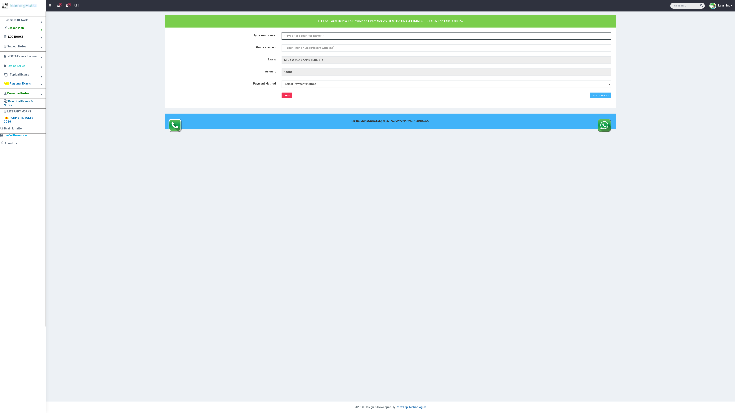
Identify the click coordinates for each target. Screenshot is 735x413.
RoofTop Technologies (411, 407)
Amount (270, 71)
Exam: (272, 59)
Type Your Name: (264, 35)
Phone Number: (266, 47)
